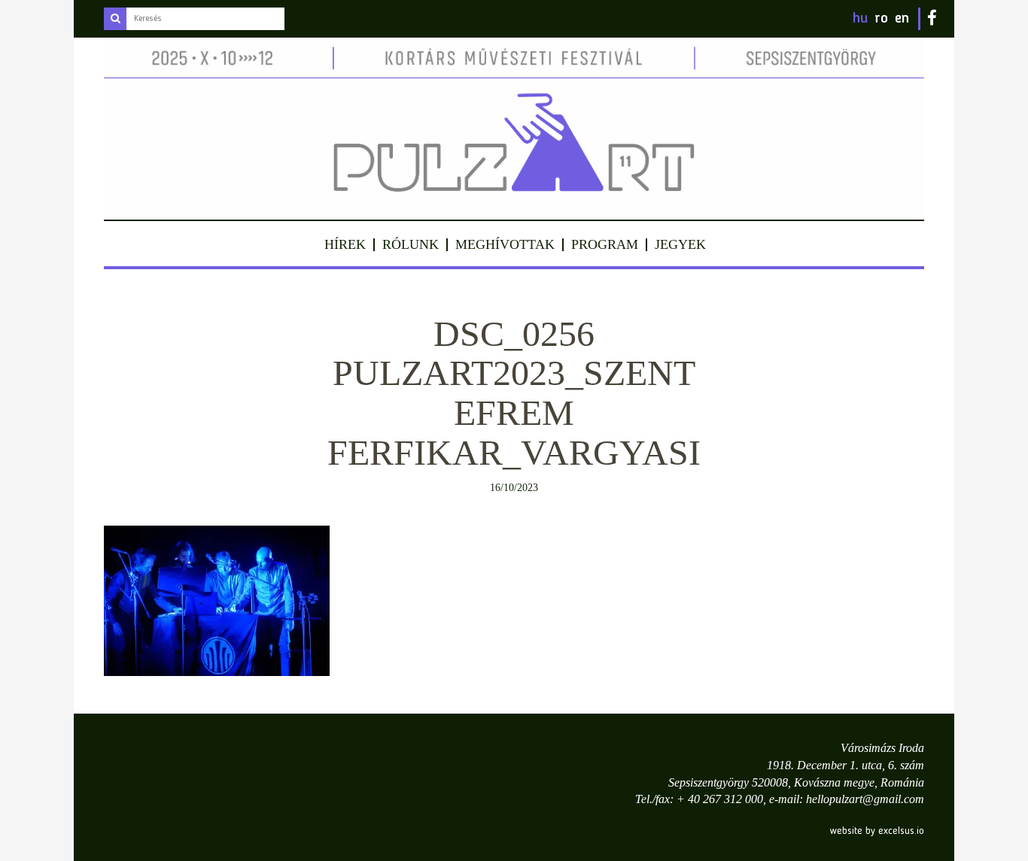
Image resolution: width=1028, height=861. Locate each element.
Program (604, 244)
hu (860, 18)
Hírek (345, 244)
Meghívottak (505, 244)
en (902, 18)
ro (881, 18)
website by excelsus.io (877, 831)
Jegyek (680, 244)
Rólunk (410, 244)
